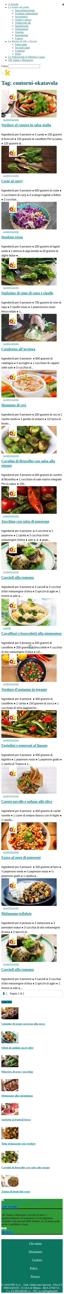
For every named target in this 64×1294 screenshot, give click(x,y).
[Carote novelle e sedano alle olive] (29, 792)
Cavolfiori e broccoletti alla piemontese (31, 633)
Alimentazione (11, 120)
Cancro (7, 628)
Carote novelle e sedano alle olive (26, 801)
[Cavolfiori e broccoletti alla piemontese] (29, 624)
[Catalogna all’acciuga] (29, 340)
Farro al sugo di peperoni (21, 857)
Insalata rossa (12, 237)
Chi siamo (35, 1243)
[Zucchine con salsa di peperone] (29, 512)
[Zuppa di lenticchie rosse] (9, 1186)
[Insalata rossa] (29, 228)
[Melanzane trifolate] (29, 904)
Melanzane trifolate (16, 913)
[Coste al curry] (29, 172)
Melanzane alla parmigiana (17, 1095)
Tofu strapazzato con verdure (18, 1143)
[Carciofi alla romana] (29, 568)
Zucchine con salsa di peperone (25, 521)
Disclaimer (35, 1251)
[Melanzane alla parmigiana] (9, 1090)
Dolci (18, 53)
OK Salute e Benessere (20, 60)
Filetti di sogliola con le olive (17, 1047)
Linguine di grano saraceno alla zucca (23, 1023)
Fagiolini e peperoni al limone (24, 745)
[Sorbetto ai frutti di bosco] (9, 1114)
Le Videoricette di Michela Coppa (26, 56)
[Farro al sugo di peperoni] (29, 848)
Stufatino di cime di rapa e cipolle (27, 293)
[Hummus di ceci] (29, 396)
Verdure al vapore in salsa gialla (26, 125)
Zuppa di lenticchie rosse (15, 1191)
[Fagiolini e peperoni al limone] (29, 736)
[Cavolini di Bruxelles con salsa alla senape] (29, 452)
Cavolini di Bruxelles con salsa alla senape (25, 1167)
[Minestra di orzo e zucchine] (9, 1066)
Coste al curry (12, 181)
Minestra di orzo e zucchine (17, 1071)
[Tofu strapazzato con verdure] (9, 1138)
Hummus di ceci (13, 405)
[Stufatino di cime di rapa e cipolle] (29, 284)
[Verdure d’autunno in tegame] (29, 680)
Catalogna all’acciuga (18, 349)
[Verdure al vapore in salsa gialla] (29, 116)
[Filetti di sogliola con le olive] (9, 1042)
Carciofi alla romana (17, 577)
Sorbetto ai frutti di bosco (16, 1119)
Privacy (35, 1276)
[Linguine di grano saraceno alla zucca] (9, 1018)
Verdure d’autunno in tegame (24, 689)
